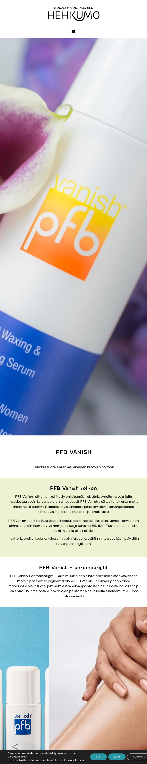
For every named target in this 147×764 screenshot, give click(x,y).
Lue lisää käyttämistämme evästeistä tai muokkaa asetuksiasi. (46, 760)
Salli (98, 757)
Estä (117, 757)
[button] (73, 31)
